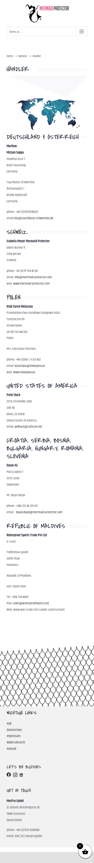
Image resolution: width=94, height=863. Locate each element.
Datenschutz (14, 730)
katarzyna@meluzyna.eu (30, 366)
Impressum (14, 736)
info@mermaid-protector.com (33, 277)
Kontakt (11, 749)
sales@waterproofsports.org (31, 603)
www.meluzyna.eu (24, 372)
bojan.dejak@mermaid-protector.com (39, 512)
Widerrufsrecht (16, 742)
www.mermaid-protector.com (31, 283)
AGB (9, 723)
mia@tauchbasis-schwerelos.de (33, 218)
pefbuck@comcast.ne (28, 426)
